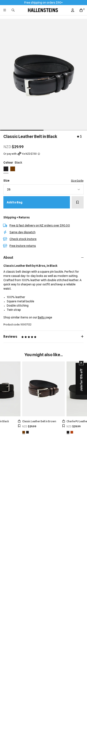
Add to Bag (14, 202)
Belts (41, 317)
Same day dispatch (22, 232)
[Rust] (71, 432)
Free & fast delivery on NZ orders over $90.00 (40, 225)
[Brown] (23, 432)
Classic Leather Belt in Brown (39, 421)
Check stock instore (23, 239)
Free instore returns (23, 245)
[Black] (27, 432)
